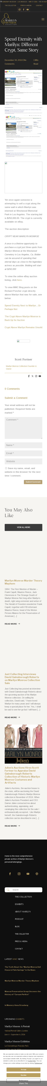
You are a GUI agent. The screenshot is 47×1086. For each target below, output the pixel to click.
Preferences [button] (38, 1063)
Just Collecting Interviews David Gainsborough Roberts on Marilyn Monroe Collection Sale (22, 679)
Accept (23, 1070)
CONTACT (39, 5)
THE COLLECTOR (10, 5)
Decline (23, 1075)
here (19, 280)
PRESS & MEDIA (25, 5)
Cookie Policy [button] (32, 1061)
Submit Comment (33, 482)
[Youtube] (40, 376)
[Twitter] (32, 376)
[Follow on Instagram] (19, 10)
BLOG (17, 927)
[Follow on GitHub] (37, 875)
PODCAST (19, 919)
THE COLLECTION (23, 897)
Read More (11, 624)
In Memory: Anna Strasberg (16, 1005)
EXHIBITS (19, 904)
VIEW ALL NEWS (23, 527)
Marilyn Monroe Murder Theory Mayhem (22, 981)
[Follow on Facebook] (24, 10)
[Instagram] (36, 376)
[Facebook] (29, 376)
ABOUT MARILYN (23, 912)
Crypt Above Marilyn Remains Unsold (23, 327)
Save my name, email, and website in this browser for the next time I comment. (22, 472)
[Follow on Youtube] (28, 10)
